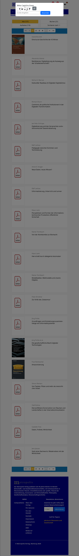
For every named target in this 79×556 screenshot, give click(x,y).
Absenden (45, 13)
